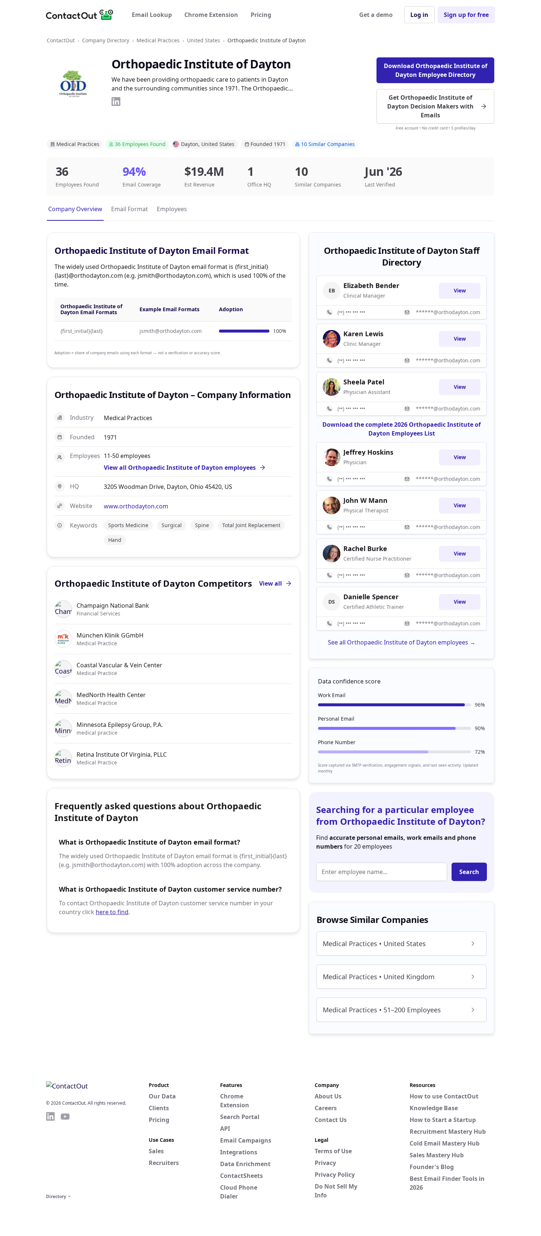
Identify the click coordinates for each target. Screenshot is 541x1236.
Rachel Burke (365, 548)
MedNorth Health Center (111, 695)
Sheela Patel (363, 382)
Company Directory (105, 40)
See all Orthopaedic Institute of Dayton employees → (401, 642)
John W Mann (365, 500)
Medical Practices (158, 40)
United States (203, 40)
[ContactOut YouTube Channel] (65, 1151)
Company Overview (75, 209)
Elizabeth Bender (371, 285)
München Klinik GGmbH (110, 635)
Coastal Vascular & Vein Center (119, 665)
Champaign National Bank (113, 605)
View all (270, 583)
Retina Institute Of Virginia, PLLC (122, 754)
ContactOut (61, 40)
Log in (419, 15)
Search (469, 872)
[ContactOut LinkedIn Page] (50, 1151)
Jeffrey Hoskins (368, 452)
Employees (172, 209)
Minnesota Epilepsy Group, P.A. (120, 725)
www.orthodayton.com (136, 506)
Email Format (129, 209)
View (460, 290)
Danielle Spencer (371, 596)
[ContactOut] (82, 14)
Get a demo (376, 15)
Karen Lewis (363, 333)
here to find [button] (112, 912)
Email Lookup (152, 15)
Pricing (261, 15)
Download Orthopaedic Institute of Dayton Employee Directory (435, 70)
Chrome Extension (211, 15)
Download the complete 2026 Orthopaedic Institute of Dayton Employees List (401, 428)
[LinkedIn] (116, 101)
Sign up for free (466, 15)
